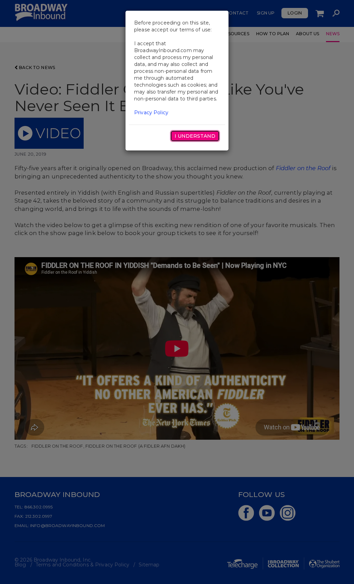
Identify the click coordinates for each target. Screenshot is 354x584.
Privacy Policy (151, 112)
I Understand (195, 136)
